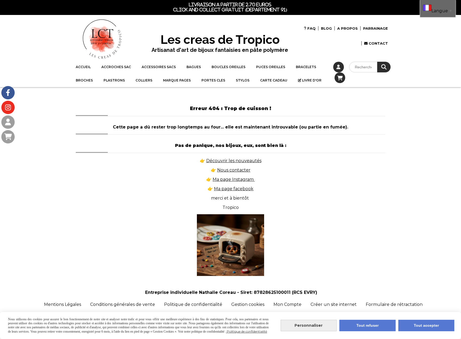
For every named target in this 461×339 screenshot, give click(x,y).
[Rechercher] (384, 67)
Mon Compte (287, 304)
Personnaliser (309, 325)
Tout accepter (426, 325)
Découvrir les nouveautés (233, 160)
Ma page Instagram (234, 179)
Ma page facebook (233, 188)
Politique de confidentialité (193, 304)
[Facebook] (8, 92)
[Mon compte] (8, 122)
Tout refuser (367, 325)
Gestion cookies (248, 304)
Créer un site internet (334, 304)
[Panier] (8, 136)
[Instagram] (8, 107)
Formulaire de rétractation (394, 304)
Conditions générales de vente (122, 304)
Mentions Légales (62, 304)
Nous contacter (234, 170)
